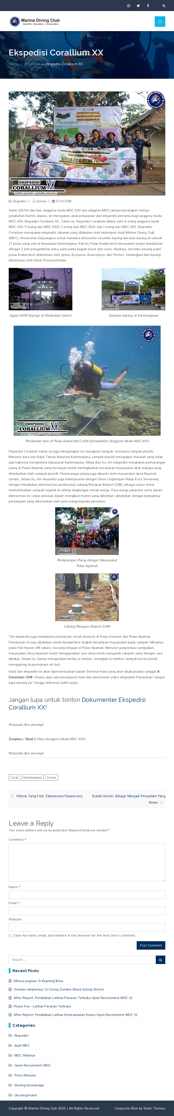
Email (14, 903)
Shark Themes (154, 1108)
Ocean (51, 777)
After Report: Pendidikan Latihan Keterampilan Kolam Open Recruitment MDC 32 (76, 1015)
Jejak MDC (22, 1045)
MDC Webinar (24, 1055)
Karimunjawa (32, 777)
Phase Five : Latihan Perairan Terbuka (42, 1006)
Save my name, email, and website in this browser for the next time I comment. (75, 935)
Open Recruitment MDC (32, 1065)
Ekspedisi (20, 201)
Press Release (25, 1075)
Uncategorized (25, 1095)
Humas (41, 201)
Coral (14, 777)
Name (14, 887)
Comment (18, 839)
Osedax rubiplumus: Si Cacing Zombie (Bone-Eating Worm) (59, 989)
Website (15, 919)
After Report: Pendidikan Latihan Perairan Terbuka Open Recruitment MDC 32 (73, 998)
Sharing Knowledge (29, 1085)
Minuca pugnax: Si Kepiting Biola (38, 981)
